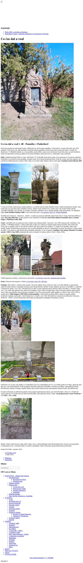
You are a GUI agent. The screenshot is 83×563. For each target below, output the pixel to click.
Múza (11, 547)
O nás (11, 499)
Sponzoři (12, 510)
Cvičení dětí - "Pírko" (16, 530)
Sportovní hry (13, 545)
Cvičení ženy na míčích (16, 536)
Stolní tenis (12, 543)
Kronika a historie (14, 512)
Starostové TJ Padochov (20, 516)
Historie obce (13, 485)
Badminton (12, 538)
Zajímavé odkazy (14, 518)
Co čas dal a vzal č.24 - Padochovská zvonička (51, 278)
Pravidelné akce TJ (15, 501)
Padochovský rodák (19, 488)
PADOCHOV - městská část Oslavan (17, 476)
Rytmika (11, 541)
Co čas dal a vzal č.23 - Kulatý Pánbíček (54, 212)
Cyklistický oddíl (14, 532)
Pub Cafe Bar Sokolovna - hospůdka (20, 496)
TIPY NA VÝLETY (11, 551)
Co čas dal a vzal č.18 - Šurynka (36, 281)
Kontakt (11, 520)
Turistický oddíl (14, 523)
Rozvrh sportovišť (15, 503)
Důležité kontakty (14, 494)
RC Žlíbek (12, 529)
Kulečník (12, 525)
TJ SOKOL (8, 498)
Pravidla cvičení (14, 505)
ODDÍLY (8, 521)
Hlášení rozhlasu (14, 483)
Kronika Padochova (19, 490)
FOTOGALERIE (10, 554)
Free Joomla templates (37, 558)
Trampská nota (17, 481)
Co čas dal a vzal (10, 453)
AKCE (7, 552)
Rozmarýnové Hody (19, 479)
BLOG (7, 549)
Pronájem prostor (14, 509)
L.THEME (49, 558)
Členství (11, 507)
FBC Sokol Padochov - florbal (18, 534)
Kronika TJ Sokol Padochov (22, 514)
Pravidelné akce (14, 478)
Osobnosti (16, 492)
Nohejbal (12, 540)
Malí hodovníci (14, 527)
